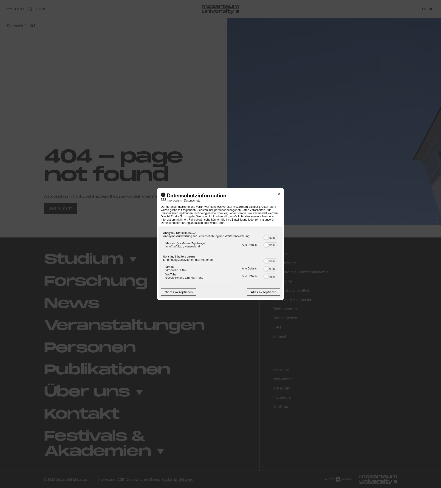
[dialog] (220, 244)
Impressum (174, 200)
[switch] (270, 237)
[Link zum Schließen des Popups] (279, 194)
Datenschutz (192, 200)
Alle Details (249, 244)
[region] (220, 256)
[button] (266, 237)
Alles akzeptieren (264, 292)
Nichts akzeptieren (178, 292)
